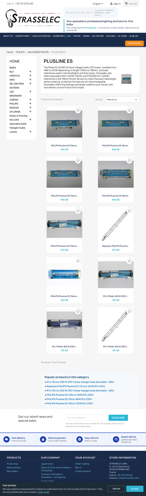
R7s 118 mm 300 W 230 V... (64, 346)
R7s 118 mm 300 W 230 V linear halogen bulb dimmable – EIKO (80, 382)
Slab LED (134, 36)
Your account (85, 457)
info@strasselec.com (128, 478)
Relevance (122, 99)
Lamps (13, 131)
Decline (116, 488)
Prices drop (12, 463)
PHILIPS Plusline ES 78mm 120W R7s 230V (70, 403)
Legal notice (47, 463)
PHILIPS (76, 36)
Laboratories (22, 36)
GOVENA (14, 87)
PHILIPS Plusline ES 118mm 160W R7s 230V (70, 394)
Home (15, 61)
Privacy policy (47, 481)
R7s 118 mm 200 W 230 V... (115, 296)
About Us (8, 36)
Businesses (59, 36)
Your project (134, 43)
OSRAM (86, 36)
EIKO (12, 79)
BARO (13, 67)
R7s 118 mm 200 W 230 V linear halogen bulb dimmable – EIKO (80, 390)
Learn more (43, 492)
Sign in (78, 467)
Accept (134, 488)
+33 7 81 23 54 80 (24, 3)
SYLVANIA (15, 111)
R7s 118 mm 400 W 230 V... (115, 346)
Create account (83, 471)
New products (14, 467)
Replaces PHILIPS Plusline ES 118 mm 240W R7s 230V (76, 386)
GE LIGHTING (98, 36)
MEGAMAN (16, 95)
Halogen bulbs (17, 127)
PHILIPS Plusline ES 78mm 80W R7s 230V (69, 399)
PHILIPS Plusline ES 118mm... (116, 195)
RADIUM (14, 107)
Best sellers (12, 471)
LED (69, 36)
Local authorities (41, 36)
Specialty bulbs (18, 123)
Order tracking (82, 463)
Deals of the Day (19, 115)
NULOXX (14, 119)
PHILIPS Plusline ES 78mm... (64, 145)
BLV (12, 71)
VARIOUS (15, 75)
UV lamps (122, 36)
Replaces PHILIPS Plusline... (115, 246)
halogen (110, 36)
